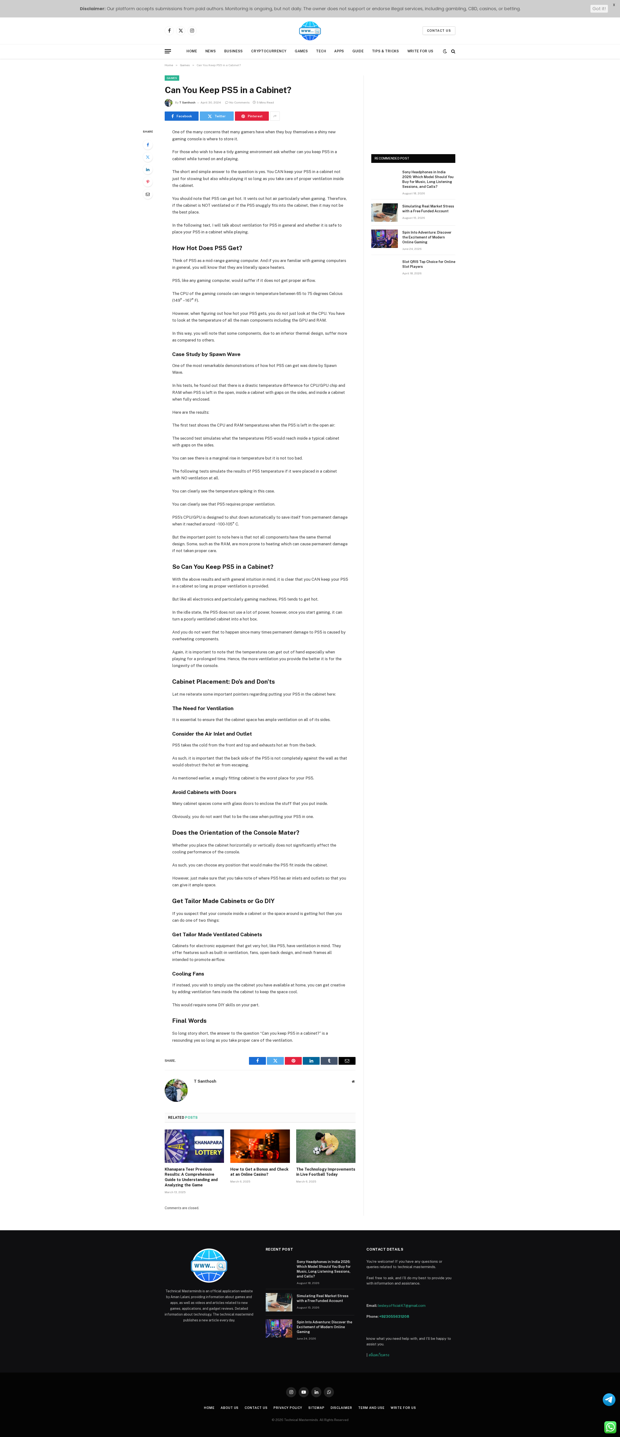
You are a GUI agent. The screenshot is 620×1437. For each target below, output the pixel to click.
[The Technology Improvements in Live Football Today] (326, 1146)
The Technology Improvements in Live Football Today (325, 1172)
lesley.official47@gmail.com (402, 1305)
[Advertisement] (413, 109)
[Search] (452, 51)
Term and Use (371, 1408)
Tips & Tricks (385, 51)
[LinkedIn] (148, 169)
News (210, 51)
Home (191, 51)
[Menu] (168, 51)
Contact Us (256, 1408)
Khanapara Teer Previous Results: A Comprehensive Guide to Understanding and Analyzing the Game (191, 1177)
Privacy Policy (287, 1408)
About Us (230, 1408)
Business (233, 51)
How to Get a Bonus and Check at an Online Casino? (259, 1172)
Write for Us (420, 51)
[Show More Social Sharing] (275, 116)
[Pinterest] (148, 182)
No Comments (239, 102)
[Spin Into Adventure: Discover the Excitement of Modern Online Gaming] (384, 239)
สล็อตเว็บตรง (379, 1355)
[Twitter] (148, 157)
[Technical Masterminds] (310, 30)
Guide (358, 51)
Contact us (439, 30)
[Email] (148, 194)
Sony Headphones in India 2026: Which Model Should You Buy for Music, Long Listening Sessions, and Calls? (428, 179)
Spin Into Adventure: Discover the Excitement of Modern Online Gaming (426, 237)
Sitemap (316, 1408)
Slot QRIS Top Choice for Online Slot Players (428, 264)
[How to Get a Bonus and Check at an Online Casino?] (260, 1146)
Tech (321, 51)
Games (301, 51)
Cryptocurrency (269, 51)
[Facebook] (148, 145)
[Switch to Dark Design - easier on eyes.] (445, 51)
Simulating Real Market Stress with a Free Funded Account (428, 208)
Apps (339, 51)
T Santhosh (187, 102)
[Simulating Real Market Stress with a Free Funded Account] (384, 212)
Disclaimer (341, 1408)
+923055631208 (394, 1316)
